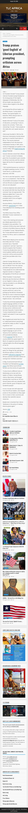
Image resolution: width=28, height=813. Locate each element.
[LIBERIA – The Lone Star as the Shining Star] (14, 680)
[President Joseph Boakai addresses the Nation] (14, 580)
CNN (8, 502)
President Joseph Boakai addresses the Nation (5, 525)
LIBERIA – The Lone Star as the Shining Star (13, 690)
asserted (9, 429)
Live (25, 121)
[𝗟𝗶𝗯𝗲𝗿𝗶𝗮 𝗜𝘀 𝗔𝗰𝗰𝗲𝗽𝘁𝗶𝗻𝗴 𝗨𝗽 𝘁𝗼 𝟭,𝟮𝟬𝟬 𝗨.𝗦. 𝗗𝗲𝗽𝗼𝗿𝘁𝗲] (14, 603)
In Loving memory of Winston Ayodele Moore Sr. (5, 532)
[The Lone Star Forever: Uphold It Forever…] (14, 703)
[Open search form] (17, 121)
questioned (12, 298)
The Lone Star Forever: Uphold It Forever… (12, 714)
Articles (5, 610)
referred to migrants (15, 447)
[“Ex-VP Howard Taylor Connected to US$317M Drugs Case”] (14, 628)
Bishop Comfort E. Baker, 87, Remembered (5, 540)
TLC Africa (14, 8)
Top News (5, 133)
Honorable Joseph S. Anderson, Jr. (10, 512)
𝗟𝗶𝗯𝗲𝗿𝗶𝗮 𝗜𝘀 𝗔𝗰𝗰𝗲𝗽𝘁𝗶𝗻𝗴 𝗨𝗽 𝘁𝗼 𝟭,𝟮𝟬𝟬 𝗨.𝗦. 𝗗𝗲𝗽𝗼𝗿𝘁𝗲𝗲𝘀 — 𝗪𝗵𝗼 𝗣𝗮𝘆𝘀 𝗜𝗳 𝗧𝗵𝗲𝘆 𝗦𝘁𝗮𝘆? (14, 615)
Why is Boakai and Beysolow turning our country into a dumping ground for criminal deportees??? (14, 665)
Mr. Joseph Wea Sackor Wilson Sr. (10, 507)
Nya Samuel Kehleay (5, 561)
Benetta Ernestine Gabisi (5, 547)
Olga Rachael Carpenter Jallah (5, 554)
